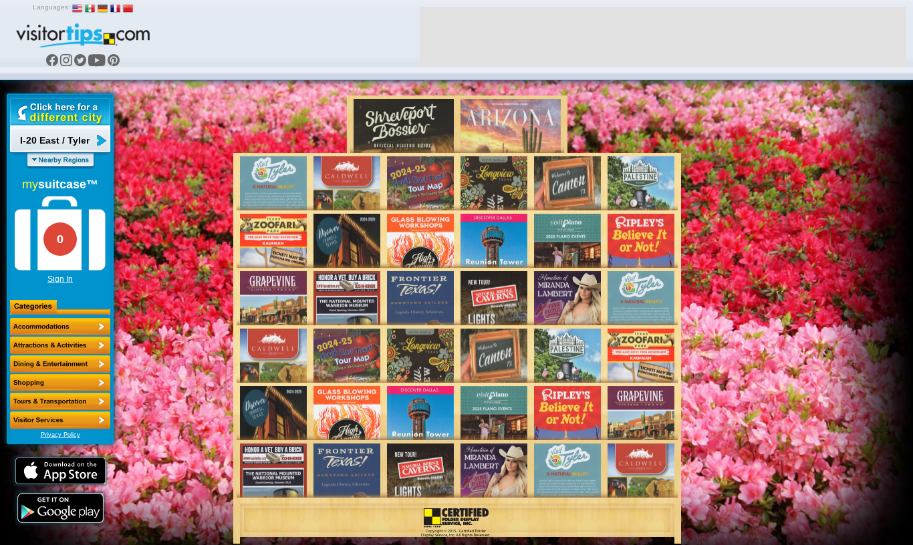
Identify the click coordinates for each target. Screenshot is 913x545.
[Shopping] (60, 382)
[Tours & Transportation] (60, 401)
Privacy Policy (60, 434)
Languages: (51, 7)
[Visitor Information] (60, 420)
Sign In (60, 279)
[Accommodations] (60, 326)
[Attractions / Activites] (60, 345)
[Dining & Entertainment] (60, 364)
